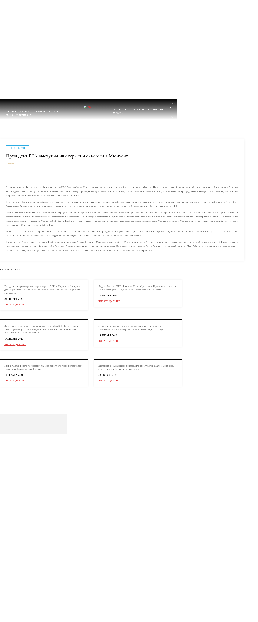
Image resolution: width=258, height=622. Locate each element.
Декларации (11, 571)
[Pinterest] (33, 175)
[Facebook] (11, 175)
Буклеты (9, 566)
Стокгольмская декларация (17, 508)
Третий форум (12, 525)
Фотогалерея (11, 587)
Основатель (11, 455)
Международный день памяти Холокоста (23, 498)
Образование (11, 488)
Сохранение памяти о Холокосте (19, 503)
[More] (55, 175)
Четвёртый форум (13, 520)
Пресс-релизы (17, 148)
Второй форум (12, 530)
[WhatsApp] (44, 175)
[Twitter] (22, 175)
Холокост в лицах (13, 478)
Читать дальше (15, 304)
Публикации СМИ (13, 556)
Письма (9, 576)
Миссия (9, 450)
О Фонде (9, 445)
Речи (8, 551)
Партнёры (10, 460)
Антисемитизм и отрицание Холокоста (22, 483)
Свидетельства (12, 597)
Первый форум (12, 535)
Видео (8, 592)
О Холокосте (11, 474)
